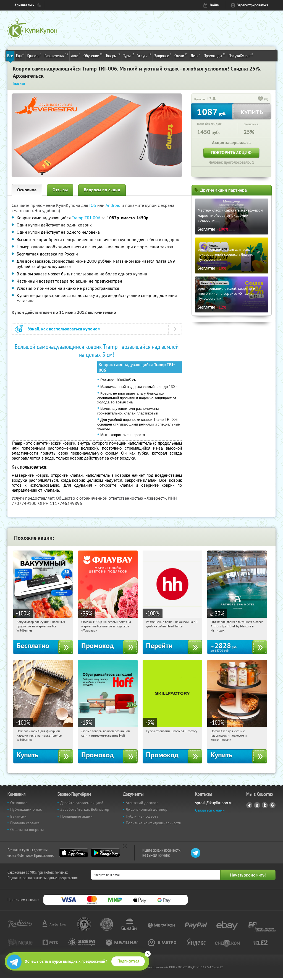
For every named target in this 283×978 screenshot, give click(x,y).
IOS (93, 205)
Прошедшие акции (76, 816)
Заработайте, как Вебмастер (84, 809)
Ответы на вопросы (27, 829)
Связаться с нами (210, 810)
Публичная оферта (142, 816)
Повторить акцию (231, 152)
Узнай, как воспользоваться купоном (64, 329)
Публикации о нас (26, 809)
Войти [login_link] (214, 5)
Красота (34, 55)
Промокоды (215, 55)
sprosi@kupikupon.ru (213, 802)
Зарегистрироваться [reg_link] (253, 5)
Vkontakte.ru (257, 805)
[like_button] (260, 99)
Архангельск (24, 5)
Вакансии (18, 816)
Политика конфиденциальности (153, 822)
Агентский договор (142, 802)
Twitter (265, 805)
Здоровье (162, 55)
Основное (26, 190)
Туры (128, 55)
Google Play (105, 852)
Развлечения (56, 55)
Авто (75, 55)
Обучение (93, 55)
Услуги (144, 55)
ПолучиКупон (241, 55)
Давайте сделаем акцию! (81, 802)
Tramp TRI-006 (86, 217)
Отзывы (60, 190)
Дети (196, 55)
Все (10, 55)
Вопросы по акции (102, 190)
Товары (113, 55)
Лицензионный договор (146, 809)
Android (114, 205)
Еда (20, 55)
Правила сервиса (25, 822)
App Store (73, 852)
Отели (181, 55)
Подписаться (128, 961)
